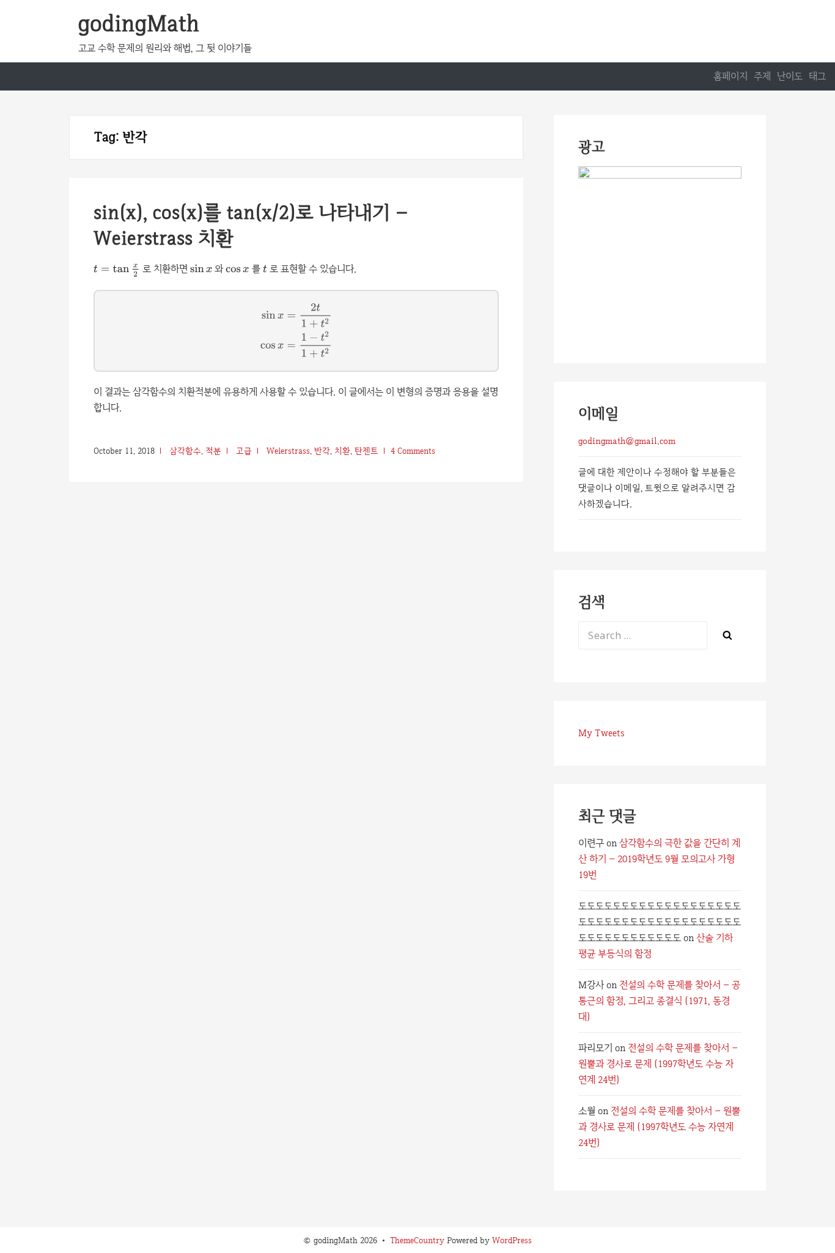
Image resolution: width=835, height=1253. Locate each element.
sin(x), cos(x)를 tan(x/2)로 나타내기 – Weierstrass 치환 (251, 225)
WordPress (512, 1240)
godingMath (138, 23)
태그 (817, 76)
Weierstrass (288, 450)
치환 (342, 450)
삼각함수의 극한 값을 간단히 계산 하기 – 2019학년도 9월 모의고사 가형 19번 (659, 859)
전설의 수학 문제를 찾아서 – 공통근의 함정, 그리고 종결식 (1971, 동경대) (659, 1000)
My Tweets (601, 732)
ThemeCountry (417, 1240)
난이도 (790, 76)
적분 (213, 450)
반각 (322, 450)
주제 (762, 76)
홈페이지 (730, 76)
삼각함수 (185, 450)
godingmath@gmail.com (626, 441)
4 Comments (413, 450)
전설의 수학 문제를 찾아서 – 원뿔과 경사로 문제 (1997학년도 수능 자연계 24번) (658, 1063)
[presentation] (117, 270)
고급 (244, 450)
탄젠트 (366, 450)
